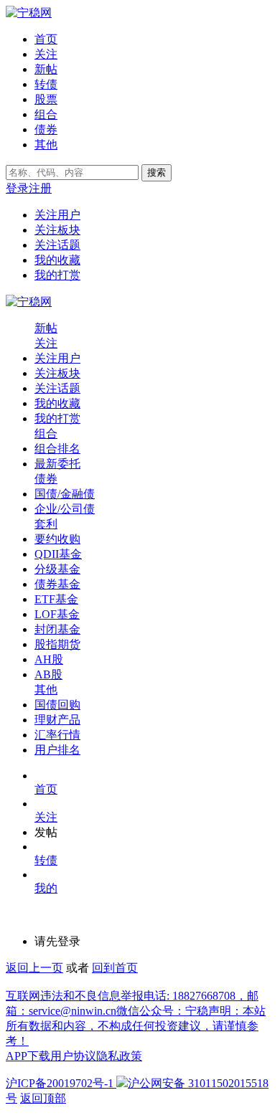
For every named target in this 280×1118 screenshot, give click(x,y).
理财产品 (57, 720)
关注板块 (57, 230)
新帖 (45, 69)
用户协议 (73, 1056)
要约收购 (57, 539)
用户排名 (57, 750)
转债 (45, 84)
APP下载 (28, 1056)
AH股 (48, 659)
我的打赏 (57, 275)
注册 (40, 188)
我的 (45, 888)
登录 (17, 188)
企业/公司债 (64, 509)
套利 (45, 524)
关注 (45, 54)
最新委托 (57, 464)
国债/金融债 (64, 494)
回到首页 (115, 968)
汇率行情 (57, 735)
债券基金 (57, 584)
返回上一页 (34, 968)
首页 (45, 39)
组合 (45, 114)
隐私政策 (119, 1056)
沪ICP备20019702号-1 (59, 1083)
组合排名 (57, 448)
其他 (45, 144)
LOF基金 (57, 614)
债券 (45, 129)
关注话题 (57, 245)
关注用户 (57, 215)
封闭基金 (57, 629)
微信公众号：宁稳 (162, 1011)
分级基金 (57, 569)
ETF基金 (56, 599)
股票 (45, 99)
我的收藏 (57, 260)
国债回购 (57, 704)
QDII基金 (58, 554)
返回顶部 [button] (43, 1098)
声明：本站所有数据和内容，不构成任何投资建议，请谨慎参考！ (136, 1026)
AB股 (48, 674)
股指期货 (57, 644)
